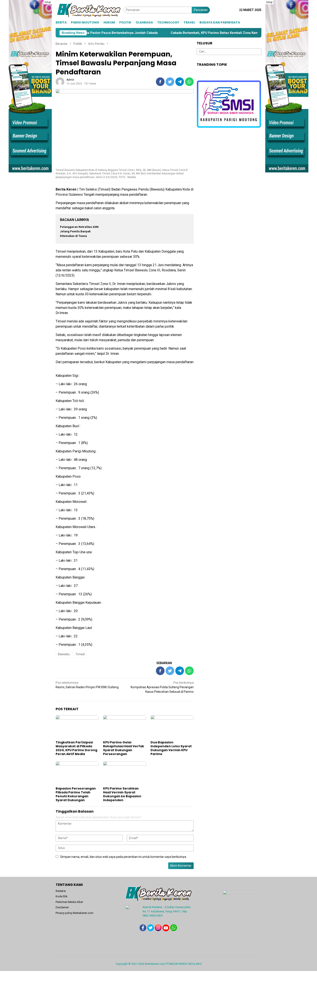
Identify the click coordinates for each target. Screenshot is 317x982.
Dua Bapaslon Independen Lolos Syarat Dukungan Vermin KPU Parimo (171, 748)
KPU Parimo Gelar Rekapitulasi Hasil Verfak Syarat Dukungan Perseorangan (123, 748)
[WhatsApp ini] (189, 81)
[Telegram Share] (179, 81)
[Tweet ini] (170, 81)
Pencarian (201, 10)
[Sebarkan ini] (160, 81)
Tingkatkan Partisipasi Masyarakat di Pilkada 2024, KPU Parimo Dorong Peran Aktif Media (76, 748)
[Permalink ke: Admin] (60, 81)
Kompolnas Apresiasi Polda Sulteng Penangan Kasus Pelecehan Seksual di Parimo (162, 687)
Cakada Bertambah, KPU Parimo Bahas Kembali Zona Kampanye (180, 33)
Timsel (80, 654)
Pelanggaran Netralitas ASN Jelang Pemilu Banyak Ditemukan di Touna (79, 231)
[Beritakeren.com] (90, 9)
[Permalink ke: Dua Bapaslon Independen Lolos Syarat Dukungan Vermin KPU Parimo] (172, 727)
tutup (48, 2)
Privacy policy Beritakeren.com (74, 913)
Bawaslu (64, 654)
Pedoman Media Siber (69, 902)
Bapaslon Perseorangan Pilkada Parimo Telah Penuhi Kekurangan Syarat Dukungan (76, 794)
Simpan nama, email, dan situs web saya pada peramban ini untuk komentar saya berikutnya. (123, 856)
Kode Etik (61, 896)
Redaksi (61, 891)
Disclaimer (62, 907)
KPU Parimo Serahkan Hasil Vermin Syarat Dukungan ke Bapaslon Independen (122, 794)
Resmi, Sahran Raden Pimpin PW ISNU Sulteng (87, 685)
